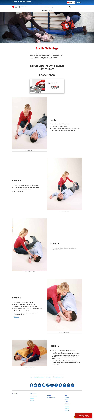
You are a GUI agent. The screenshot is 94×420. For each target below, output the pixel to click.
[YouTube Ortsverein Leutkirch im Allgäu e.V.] (35, 385)
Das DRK (66, 7)
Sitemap (66, 401)
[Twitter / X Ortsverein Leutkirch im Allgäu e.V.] (39, 385)
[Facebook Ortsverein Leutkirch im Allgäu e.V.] (31, 385)
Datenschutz (67, 403)
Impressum (67, 406)
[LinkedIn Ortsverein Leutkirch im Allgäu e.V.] (43, 385)
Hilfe (66, 395)
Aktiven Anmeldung (33, 396)
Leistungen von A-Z (51, 397)
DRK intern (67, 410)
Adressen (67, 397)
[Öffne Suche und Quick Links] (70, 7)
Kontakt (66, 399)
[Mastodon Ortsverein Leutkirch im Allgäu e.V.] (60, 385)
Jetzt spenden (15, 393)
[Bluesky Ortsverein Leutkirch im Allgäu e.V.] (64, 385)
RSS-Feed (67, 408)
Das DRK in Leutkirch (45, 7)
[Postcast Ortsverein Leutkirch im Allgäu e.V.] (72, 385)
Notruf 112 (16, 317)
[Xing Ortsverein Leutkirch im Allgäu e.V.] (48, 385)
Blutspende (32, 400)
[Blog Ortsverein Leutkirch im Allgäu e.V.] (52, 385)
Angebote (49, 395)
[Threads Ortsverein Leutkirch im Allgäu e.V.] (68, 385)
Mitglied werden (33, 393)
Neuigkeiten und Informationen (56, 7)
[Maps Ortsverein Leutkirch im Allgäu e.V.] (56, 385)
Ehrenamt (32, 398)
